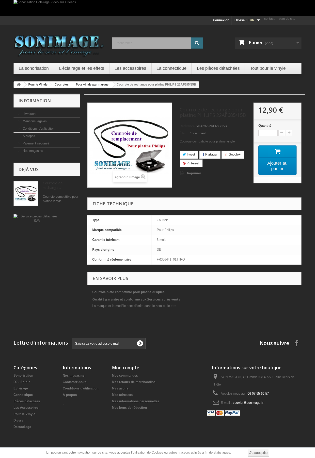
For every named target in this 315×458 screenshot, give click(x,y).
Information (34, 101)
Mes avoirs (120, 388)
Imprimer (194, 173)
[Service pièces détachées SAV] (37, 218)
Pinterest (192, 163)
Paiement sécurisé (35, 143)
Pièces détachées (27, 401)
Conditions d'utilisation (38, 128)
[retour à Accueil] (18, 85)
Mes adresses (122, 395)
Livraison (28, 114)
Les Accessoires (26, 407)
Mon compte (125, 367)
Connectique (23, 395)
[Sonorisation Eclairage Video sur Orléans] (157, 8)
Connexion (221, 20)
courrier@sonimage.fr (248, 403)
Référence (187, 126)
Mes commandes (125, 375)
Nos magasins (32, 151)
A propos (28, 136)
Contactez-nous (74, 382)
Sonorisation (23, 375)
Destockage (22, 427)
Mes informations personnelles (135, 401)
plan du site (287, 18)
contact (269, 18)
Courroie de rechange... (53, 185)
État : (184, 133)
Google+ (234, 154)
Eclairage (21, 388)
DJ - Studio (22, 382)
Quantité (264, 125)
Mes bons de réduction (129, 407)
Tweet (190, 154)
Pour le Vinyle (24, 414)
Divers (18, 420)
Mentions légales (34, 121)
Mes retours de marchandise (133, 382)
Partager (210, 154)
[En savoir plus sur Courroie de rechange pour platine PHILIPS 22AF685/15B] (26, 193)
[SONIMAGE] (59, 43)
